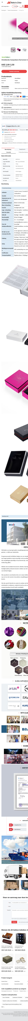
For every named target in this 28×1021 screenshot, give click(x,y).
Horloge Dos (21, 10)
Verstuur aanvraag (14, 71)
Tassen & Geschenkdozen (12, 10)
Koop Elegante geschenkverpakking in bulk (12, 1004)
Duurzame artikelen (19, 984)
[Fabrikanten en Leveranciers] (14, 2)
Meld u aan (4, 143)
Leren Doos (17, 981)
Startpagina (3, 10)
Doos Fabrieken (6, 997)
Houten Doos (4, 981)
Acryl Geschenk (4, 984)
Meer (2, 1007)
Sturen (14, 922)
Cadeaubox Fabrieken (17, 997)
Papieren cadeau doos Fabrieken (10, 1000)
